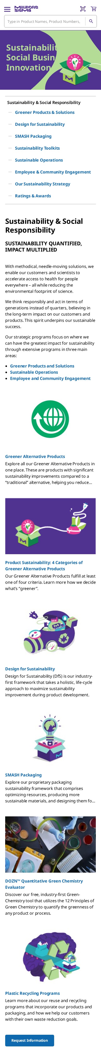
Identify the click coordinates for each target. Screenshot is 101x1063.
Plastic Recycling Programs (32, 993)
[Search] (91, 21)
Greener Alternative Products (35, 456)
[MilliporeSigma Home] (26, 9)
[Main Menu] (7, 8)
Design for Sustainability (30, 669)
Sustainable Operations (34, 372)
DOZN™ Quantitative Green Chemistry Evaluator (44, 884)
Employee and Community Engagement (50, 378)
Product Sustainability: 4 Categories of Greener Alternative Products (44, 566)
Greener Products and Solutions (42, 366)
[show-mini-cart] (93, 8)
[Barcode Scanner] (83, 9)
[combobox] (50, 21)
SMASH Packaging (23, 775)
